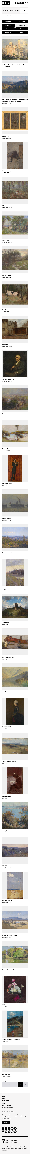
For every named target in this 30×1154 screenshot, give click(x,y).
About (3, 1096)
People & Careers (6, 1105)
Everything (8, 21)
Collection (22, 25)
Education (8, 32)
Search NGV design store (8, 16)
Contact (4, 1098)
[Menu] (27, 3)
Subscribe (5, 1122)
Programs (8, 25)
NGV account (7, 1118)
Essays (22, 29)
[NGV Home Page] (6, 3)
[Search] (25, 3)
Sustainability (5, 1101)
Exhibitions (22, 21)
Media (3, 1103)
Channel (8, 29)
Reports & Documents (7, 1108)
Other (21, 32)
